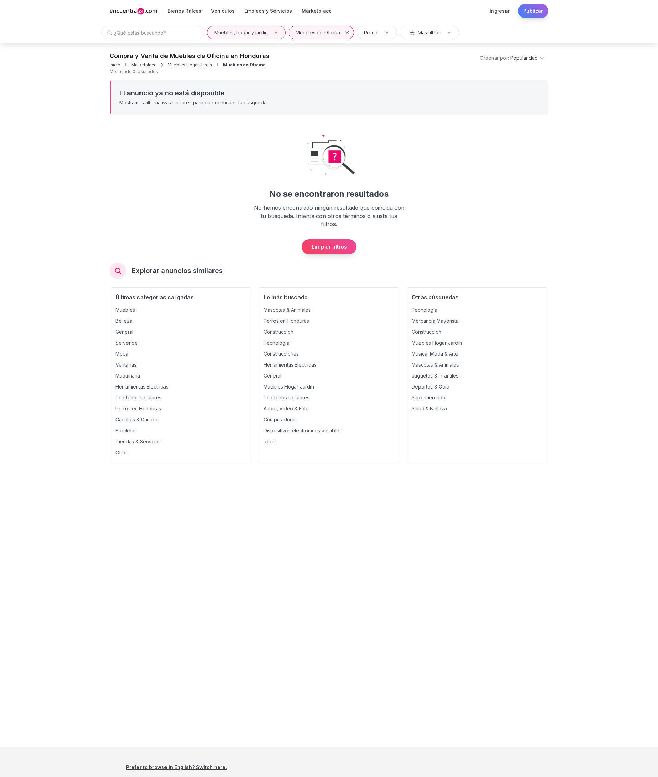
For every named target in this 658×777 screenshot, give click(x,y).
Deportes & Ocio (430, 387)
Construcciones (281, 354)
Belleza (123, 321)
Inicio (115, 64)
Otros (121, 452)
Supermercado (429, 398)
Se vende (126, 343)
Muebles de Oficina (318, 32)
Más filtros (429, 32)
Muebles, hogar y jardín (241, 32)
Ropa (270, 441)
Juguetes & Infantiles (435, 376)
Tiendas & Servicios (138, 441)
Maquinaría (127, 376)
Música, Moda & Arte (435, 354)
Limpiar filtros (329, 246)
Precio (371, 32)
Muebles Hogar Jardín (190, 64)
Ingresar (500, 11)
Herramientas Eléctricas (141, 387)
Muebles (125, 310)
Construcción (278, 332)
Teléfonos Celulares (138, 398)
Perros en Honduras (138, 408)
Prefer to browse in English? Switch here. (176, 767)
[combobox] (512, 58)
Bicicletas (126, 430)
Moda (122, 354)
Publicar (533, 11)
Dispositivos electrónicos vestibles (303, 430)
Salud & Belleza (429, 408)
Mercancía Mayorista (435, 321)
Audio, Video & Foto (286, 408)
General (124, 332)
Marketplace (144, 64)
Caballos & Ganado (137, 419)
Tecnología (276, 343)
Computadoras (280, 419)
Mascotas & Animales (287, 310)
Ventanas (125, 365)
